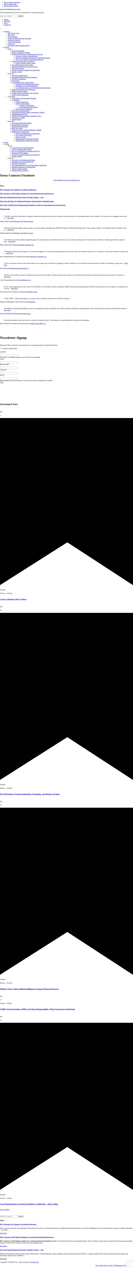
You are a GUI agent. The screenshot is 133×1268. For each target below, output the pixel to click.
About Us (7, 31)
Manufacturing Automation (20, 125)
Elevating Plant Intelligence (24, 109)
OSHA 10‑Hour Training (19, 91)
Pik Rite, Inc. (27, 280)
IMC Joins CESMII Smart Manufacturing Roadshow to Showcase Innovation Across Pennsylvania (32, 205)
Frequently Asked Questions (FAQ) (19, 45)
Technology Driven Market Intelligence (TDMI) (26, 130)
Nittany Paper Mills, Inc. (38, 323)
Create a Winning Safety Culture (26, 63)
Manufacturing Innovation (20, 126)
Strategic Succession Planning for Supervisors (26, 70)
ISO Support (15, 81)
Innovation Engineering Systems (22, 123)
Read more (10, 218)
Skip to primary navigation (12, 2)
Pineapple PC (34, 1262)
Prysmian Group (25, 313)
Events (6, 142)
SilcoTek (32, 302)
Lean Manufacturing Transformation (23, 82)
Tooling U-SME (17, 72)
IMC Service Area (13, 33)
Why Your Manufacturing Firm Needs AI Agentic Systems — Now (22, 197)
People (10, 49)
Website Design (16, 119)
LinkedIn (3, 352)
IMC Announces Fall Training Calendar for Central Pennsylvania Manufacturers (27, 193)
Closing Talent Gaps (22, 102)
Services (6, 47)
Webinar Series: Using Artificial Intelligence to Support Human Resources (29, 989)
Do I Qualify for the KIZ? (24, 135)
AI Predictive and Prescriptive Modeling (24, 98)
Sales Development (18, 68)
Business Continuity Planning (21, 52)
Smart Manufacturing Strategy (28, 107)
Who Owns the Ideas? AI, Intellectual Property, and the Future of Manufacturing (27, 201)
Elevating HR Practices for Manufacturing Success (27, 54)
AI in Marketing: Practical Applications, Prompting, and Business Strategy (30, 794)
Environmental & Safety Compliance (23, 61)
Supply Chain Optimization (20, 95)
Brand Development (18, 51)
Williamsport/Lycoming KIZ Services (27, 140)
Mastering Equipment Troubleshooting (23, 89)
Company (3, 370)
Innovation (11, 121)
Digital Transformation (23, 104)
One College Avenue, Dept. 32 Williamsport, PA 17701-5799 (114, 1265)
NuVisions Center (31, 292)
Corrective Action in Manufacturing (26, 56)
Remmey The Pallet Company (24, 221)
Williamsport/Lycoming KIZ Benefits (27, 139)
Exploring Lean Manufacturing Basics (27, 84)
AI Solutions (15, 100)
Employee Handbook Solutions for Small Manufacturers (33, 58)
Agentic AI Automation (26, 105)
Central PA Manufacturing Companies (19, 38)
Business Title (4, 364)
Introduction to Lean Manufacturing (27, 86)
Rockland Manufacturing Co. (20, 268)
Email (2, 375)
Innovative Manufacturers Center (10, 9)
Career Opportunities (14, 42)
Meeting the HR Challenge (20, 153)
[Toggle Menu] (1, 28)
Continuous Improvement (19, 75)
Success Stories (12, 37)
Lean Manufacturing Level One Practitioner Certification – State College (29, 1204)
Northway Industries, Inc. (39, 256)
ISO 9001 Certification (19, 79)
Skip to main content (10, 4)
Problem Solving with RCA (20, 170)
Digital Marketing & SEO (20, 114)
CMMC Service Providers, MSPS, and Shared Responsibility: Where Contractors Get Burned (37, 1009)
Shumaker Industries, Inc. (26, 245)
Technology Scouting (18, 118)
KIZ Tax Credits (21, 137)
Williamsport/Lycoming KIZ (20, 132)
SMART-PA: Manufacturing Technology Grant (26, 116)
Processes (11, 74)
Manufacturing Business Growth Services (24, 67)
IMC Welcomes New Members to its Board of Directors (18, 190)
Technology (11, 96)
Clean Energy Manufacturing (21, 111)
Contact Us (11, 44)
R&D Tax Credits (17, 128)
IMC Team (11, 35)
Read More (3, 1233)
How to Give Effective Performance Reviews (30, 59)
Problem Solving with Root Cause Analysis (25, 93)
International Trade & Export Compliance (24, 77)
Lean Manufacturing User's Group (22, 65)
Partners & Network (14, 40)
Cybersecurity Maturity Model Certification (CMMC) (28, 112)
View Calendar (4, 1209)
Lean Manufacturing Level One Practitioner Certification (33, 88)
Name (2, 359)
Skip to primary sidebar (11, 6)
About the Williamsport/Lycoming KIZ (28, 133)
